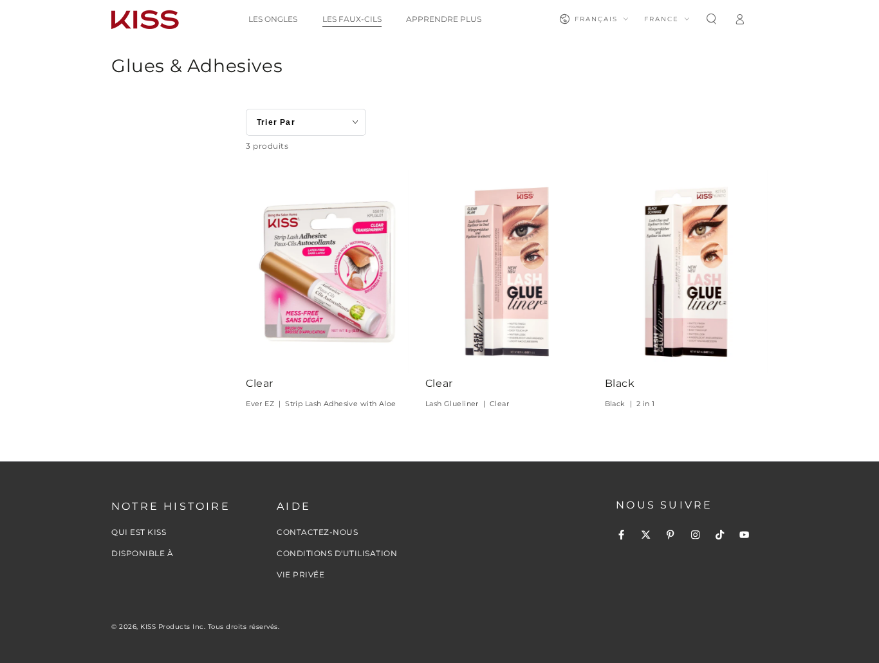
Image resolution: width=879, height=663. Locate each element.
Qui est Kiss (138, 532)
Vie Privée (300, 574)
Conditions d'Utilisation (337, 553)
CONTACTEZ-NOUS (317, 532)
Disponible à (142, 553)
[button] (711, 19)
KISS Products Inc (172, 626)
